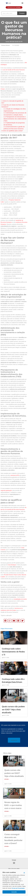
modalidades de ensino (20, 599)
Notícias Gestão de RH (16, 41)
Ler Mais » (6, 779)
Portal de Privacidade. (18, 888)
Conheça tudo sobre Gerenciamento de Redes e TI (13, 652)
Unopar (3, 89)
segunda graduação (6, 490)
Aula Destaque (12, 564)
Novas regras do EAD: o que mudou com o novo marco (13, 805)
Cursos (7, 41)
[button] (22, 3)
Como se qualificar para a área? (12, 131)
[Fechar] (24, 872)
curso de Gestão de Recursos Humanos (13, 69)
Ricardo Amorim (8, 574)
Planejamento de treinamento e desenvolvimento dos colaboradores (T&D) (15, 119)
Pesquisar (22, 13)
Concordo (14, 892)
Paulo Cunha (17, 574)
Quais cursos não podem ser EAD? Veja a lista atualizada (13, 710)
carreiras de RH (14, 475)
